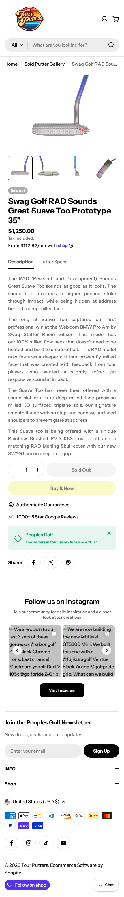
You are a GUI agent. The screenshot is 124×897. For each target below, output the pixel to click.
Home (11, 64)
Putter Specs (53, 261)
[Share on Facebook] (34, 562)
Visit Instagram (62, 690)
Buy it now (62, 488)
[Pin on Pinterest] (68, 562)
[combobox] (62, 45)
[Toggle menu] (8, 19)
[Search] (111, 44)
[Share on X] (51, 562)
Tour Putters (34, 865)
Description (21, 261)
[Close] (109, 533)
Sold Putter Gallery (45, 64)
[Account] (104, 19)
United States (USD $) (36, 801)
